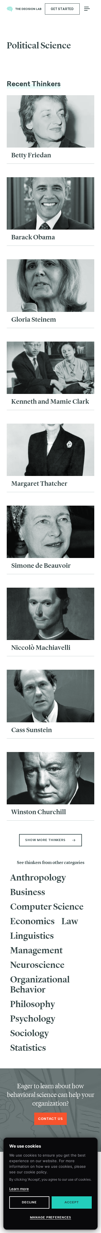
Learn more (19, 1189)
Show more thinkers (45, 840)
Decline (29, 1202)
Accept (72, 1202)
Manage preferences (50, 1217)
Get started (62, 9)
